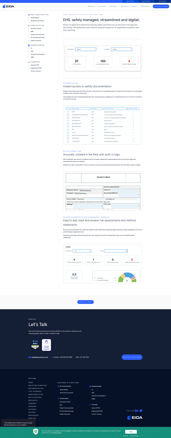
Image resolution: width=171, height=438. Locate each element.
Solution (73, 14)
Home (65, 14)
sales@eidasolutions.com (39, 357)
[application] (85, 432)
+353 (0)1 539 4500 (65, 357)
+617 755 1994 (84, 357)
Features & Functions (88, 14)
